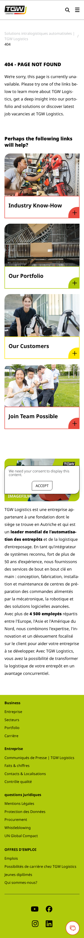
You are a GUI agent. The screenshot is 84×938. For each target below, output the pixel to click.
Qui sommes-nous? (20, 882)
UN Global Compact (21, 835)
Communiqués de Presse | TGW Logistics (39, 757)
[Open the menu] (77, 10)
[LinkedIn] (49, 923)
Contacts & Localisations (25, 773)
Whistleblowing (17, 827)
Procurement (15, 819)
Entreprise (13, 711)
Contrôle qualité (18, 781)
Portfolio (11, 727)
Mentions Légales (19, 803)
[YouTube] (35, 908)
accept (42, 485)
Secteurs (11, 719)
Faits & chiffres (17, 765)
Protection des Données (24, 811)
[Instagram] (35, 923)
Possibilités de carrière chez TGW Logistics (40, 866)
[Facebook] (49, 908)
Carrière (11, 735)
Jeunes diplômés (18, 874)
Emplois (11, 858)
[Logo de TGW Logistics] (15, 9)
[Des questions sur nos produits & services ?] (73, 928)
